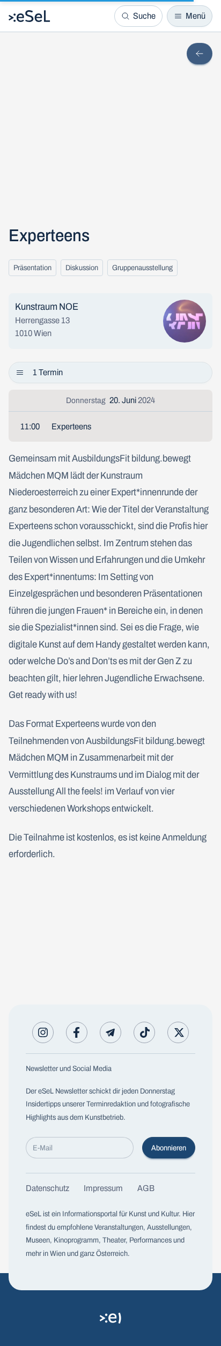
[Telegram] (110, 1032)
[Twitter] (178, 1032)
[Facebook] (76, 1032)
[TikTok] (144, 1032)
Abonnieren (168, 1148)
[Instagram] (43, 1032)
